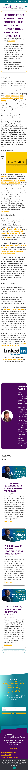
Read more (8, 521)
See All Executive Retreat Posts (14, 651)
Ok (14, 767)
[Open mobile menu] (26, 6)
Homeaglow (5, 211)
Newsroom (11, 41)
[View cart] (7, 1)
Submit (14, 713)
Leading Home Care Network (13, 360)
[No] (26, 764)
